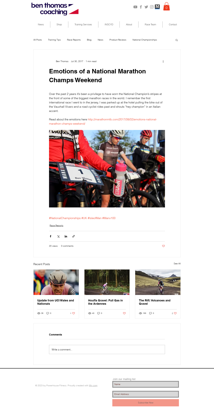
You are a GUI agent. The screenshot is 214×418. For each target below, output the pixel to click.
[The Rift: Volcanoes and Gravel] (157, 282)
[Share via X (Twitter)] (58, 236)
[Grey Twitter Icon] (146, 7)
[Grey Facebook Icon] (140, 7)
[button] (166, 6)
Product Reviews (118, 39)
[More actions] (163, 61)
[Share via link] (73, 236)
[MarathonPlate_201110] (157, 7)
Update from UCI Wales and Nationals (55, 302)
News (100, 39)
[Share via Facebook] (50, 236)
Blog (89, 39)
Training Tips (54, 39)
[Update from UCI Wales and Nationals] (56, 282)
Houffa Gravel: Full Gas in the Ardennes (105, 302)
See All (177, 263)
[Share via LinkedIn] (65, 236)
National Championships (145, 39)
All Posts (37, 39)
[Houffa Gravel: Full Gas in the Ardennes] (107, 282)
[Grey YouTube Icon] (135, 7)
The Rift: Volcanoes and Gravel (154, 302)
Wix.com (93, 385)
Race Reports (74, 39)
